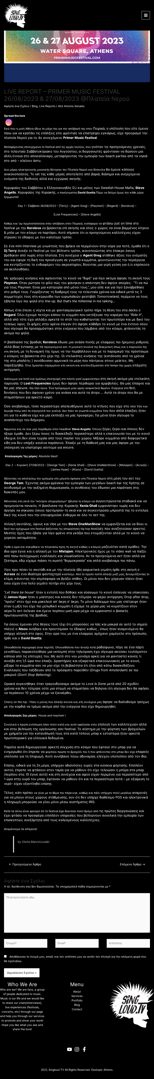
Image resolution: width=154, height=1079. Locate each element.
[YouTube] (69, 1049)
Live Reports (47, 106)
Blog (34, 106)
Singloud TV (56, 1069)
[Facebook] (84, 1049)
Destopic (97, 1069)
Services (77, 996)
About (77, 991)
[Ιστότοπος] (128, 944)
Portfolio (77, 1000)
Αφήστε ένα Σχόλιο (16, 106)
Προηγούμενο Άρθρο (25, 864)
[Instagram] (8, 122)
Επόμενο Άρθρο (132, 864)
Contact (77, 1009)
